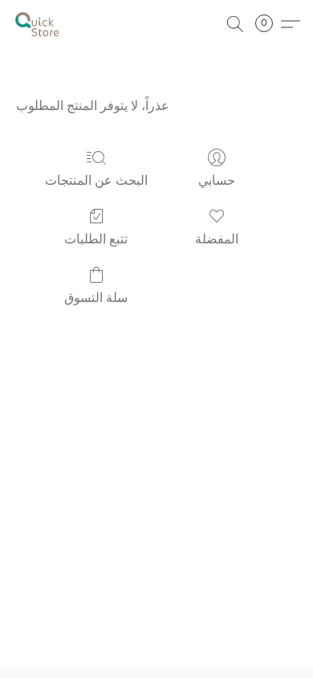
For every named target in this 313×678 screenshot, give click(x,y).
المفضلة (216, 239)
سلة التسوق (96, 297)
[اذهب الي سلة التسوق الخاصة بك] (269, 24)
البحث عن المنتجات (96, 180)
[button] (38, 24)
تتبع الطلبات (96, 239)
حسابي (216, 180)
